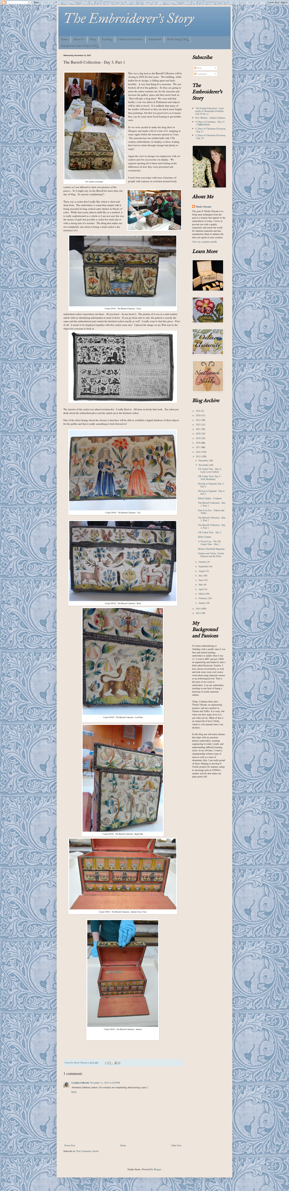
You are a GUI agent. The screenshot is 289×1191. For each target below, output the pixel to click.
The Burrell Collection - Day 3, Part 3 (211, 504)
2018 (198, 442)
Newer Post (69, 1145)
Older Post (176, 1145)
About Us (79, 39)
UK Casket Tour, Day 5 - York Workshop (210, 478)
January (203, 602)
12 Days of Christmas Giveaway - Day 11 (210, 130)
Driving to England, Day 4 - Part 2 (211, 485)
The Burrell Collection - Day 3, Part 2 (211, 519)
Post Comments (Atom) (87, 1151)
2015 (198, 456)
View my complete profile (204, 241)
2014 (198, 608)
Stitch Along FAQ (177, 39)
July (201, 575)
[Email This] (106, 1063)
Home (64, 39)
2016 (198, 451)
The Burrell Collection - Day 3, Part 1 (211, 526)
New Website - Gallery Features (210, 117)
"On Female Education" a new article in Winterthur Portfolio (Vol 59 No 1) (209, 111)
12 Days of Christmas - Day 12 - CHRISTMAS (210, 123)
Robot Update (204, 536)
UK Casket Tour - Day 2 (209, 532)
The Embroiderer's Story (128, 18)
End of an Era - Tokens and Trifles (211, 512)
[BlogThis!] (109, 1063)
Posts (199, 68)
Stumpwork (154, 39)
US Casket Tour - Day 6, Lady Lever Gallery (210, 470)
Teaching (107, 39)
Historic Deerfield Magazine (211, 548)
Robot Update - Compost (210, 498)
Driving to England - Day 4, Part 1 (211, 492)
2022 (198, 424)
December (204, 460)
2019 (198, 438)
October (203, 561)
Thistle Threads (203, 206)
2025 (198, 410)
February (203, 598)
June (201, 580)
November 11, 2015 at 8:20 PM (105, 1082)
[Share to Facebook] (116, 1063)
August (202, 571)
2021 (198, 429)
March (202, 593)
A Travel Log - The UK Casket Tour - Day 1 (209, 543)
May (201, 584)
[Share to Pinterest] (119, 1063)
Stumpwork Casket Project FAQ (79, 46)
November (204, 464)
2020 (198, 433)
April (201, 589)
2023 (198, 420)
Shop (93, 39)
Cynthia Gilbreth (80, 1082)
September (204, 566)
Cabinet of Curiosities (130, 39)
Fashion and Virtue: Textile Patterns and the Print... (211, 555)
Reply (74, 1091)
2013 (198, 613)
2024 (198, 415)
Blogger (157, 1169)
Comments (201, 73)
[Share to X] (112, 1063)
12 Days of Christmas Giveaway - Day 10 (210, 137)
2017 (198, 447)
